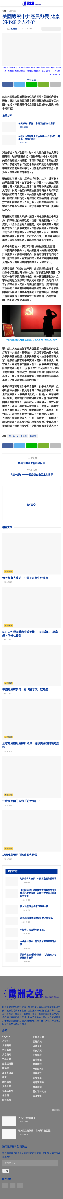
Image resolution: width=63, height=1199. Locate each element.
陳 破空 (14, 29)
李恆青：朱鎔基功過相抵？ (33, 929)
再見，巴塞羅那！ (26, 1118)
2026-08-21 (25, 910)
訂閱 (6, 1170)
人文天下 (8, 626)
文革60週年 (7, 1091)
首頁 (4, 11)
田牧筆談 (37, 1059)
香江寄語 (37, 1096)
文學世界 (6, 1086)
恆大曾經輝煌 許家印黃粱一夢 (34, 906)
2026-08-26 (8, 751)
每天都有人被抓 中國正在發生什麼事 (36, 123)
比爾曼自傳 (38, 1037)
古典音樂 (6, 1059)
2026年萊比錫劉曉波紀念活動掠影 (36, 918)
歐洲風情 (6, 1100)
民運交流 (37, 1041)
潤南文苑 (37, 1050)
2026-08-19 (25, 961)
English (6, 1036)
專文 (4, 1077)
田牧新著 (37, 1055)
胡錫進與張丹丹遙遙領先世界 (19, 855)
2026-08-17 (25, 934)
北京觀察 (6, 1054)
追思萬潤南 (38, 1082)
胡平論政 (37, 1073)
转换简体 (31, 80)
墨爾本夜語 (7, 1072)
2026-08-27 (24, 143)
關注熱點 (37, 1087)
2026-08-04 (25, 900)
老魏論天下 (38, 1069)
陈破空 (33, 436)
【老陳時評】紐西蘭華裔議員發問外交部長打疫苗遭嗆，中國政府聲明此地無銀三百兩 (38, 893)
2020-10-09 (27, 29)
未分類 (5, 1095)
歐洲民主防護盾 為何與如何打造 (34, 1130)
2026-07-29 (25, 948)
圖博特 (5, 1068)
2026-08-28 (24, 127)
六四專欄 (6, 1050)
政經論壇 (13, 11)
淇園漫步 (37, 1046)
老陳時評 (37, 1064)
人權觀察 (6, 1045)
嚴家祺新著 (7, 1063)
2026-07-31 (25, 922)
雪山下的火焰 (39, 1091)
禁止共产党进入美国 (18, 436)
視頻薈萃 (37, 1078)
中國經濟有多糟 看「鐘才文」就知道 (25, 689)
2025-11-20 (24, 1134)
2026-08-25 (8, 859)
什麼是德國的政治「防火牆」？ (21, 801)
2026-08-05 (24, 1122)
